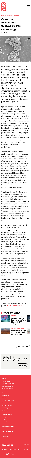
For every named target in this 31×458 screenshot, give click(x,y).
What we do (5, 395)
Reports (4, 419)
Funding (4, 378)
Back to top (26, 445)
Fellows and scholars (8, 426)
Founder (4, 398)
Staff (3, 403)
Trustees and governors (8, 400)
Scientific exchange (7, 386)
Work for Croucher (7, 405)
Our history (5, 408)
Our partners (5, 436)
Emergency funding (7, 388)
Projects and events (7, 431)
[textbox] (15, 206)
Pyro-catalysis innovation (10, 16)
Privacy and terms (15, 449)
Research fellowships (8, 383)
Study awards (6, 381)
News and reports (7, 414)
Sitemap (4, 449)
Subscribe (22, 365)
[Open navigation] (28, 6)
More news (21, 346)
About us (4, 393)
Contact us (5, 410)
